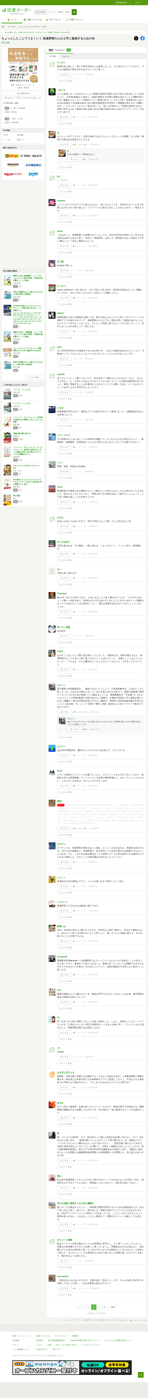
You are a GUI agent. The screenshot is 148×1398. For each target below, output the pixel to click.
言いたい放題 (63, 627)
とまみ (60, 407)
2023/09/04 (93, 755)
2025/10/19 (94, 144)
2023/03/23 (93, 975)
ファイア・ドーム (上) (21, 390)
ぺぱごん (61, 90)
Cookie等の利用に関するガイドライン (85, 1340)
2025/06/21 (89, 270)
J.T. (58, 1048)
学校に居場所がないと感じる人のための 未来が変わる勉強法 (28, 293)
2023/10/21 (93, 578)
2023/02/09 (93, 1032)
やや (59, 990)
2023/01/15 (89, 1057)
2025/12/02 (93, 117)
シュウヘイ (62, 902)
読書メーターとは (43, 1336)
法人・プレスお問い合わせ (66, 1345)
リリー (60, 462)
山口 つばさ (17, 471)
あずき (60, 1103)
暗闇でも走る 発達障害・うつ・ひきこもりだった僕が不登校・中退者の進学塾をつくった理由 (28, 278)
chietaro (61, 200)
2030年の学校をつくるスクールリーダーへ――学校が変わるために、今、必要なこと (28, 308)
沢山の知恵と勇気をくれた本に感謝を (75, 1203)
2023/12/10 (93, 526)
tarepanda (62, 956)
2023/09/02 (93, 786)
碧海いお (61, 926)
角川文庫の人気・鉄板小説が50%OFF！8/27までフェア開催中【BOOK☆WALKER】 (38, 32)
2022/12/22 (93, 1118)
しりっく (61, 877)
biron (59, 770)
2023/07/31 (93, 862)
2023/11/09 (93, 554)
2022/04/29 (94, 1288)
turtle (59, 487)
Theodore (62, 593)
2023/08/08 (94, 828)
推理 (59, 801)
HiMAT (60, 313)
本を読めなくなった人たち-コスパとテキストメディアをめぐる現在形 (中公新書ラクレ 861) (27, 482)
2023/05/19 (93, 886)
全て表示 (52, 56)
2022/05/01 (89, 1261)
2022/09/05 (93, 1160)
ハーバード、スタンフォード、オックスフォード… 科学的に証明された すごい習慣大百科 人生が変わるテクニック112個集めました (28, 450)
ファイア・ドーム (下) (21, 403)
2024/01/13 (93, 502)
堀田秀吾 (16, 457)
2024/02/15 (89, 471)
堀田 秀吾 (16, 424)
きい (59, 569)
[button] (74, 12)
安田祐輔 (16, 339)
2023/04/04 (93, 941)
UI (58, 1017)
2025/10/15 (93, 185)
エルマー (61, 746)
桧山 (59, 1176)
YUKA (60, 651)
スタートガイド (61, 1336)
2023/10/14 (89, 636)
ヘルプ (39, 1345)
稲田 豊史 (16, 487)
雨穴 (14, 498)
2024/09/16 (89, 359)
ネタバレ (65, 56)
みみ (59, 347)
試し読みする (23, 93)
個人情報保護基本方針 (56, 1340)
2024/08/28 (89, 392)
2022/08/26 (93, 1188)
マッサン (61, 62)
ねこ (59, 176)
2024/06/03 (89, 420)
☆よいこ (61, 685)
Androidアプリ (42, 1349)
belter (60, 231)
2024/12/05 (93, 298)
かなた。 (61, 517)
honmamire (63, 1276)
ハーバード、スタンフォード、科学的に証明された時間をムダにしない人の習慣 (28, 419)
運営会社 (39, 1340)
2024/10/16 (93, 331)
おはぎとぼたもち (65, 1072)
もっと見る (35, 377)
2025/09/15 (93, 246)
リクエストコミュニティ (91, 1345)
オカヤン (61, 844)
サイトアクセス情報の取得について (118, 1340)
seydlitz (61, 374)
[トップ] (2, 27)
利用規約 (75, 1336)
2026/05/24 (89, 74)
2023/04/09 (93, 911)
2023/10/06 (94, 712)
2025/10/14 (93, 216)
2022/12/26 (93, 1087)
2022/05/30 (93, 1224)
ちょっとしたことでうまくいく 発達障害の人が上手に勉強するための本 (27, 349)
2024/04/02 (93, 447)
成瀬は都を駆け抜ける (21, 433)
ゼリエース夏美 (64, 1240)
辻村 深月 (16, 392)
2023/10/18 (93, 611)
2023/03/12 (93, 1002)
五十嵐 (60, 261)
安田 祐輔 (11, 27)
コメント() (77, 74)
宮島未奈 (16, 436)
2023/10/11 (93, 669)
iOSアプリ (56, 1349)
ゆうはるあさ (63, 541)
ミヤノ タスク (64, 435)
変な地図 (16, 496)
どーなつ (61, 286)
